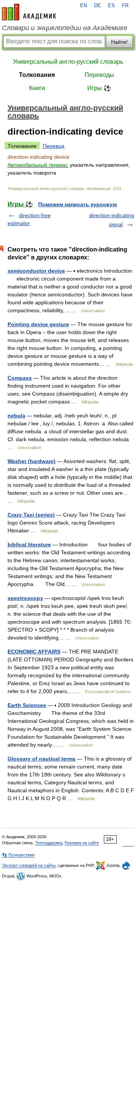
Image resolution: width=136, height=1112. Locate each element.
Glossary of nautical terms (42, 759)
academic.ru (29, 12)
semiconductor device (36, 271)
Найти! (119, 42)
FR (125, 5)
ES (111, 5)
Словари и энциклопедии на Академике (64, 28)
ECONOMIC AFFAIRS (34, 652)
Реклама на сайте (82, 843)
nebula (16, 416)
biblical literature (29, 544)
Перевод (53, 146)
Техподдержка (48, 843)
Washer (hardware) (32, 461)
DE (97, 5)
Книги (37, 88)
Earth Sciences (27, 705)
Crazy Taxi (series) (31, 515)
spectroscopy (25, 598)
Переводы (99, 75)
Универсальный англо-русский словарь (68, 61)
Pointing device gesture (38, 324)
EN (83, 5)
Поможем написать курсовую (77, 204)
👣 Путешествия (18, 855)
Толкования (37, 75)
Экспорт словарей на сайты (29, 865)
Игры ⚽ (99, 88)
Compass (20, 378)
